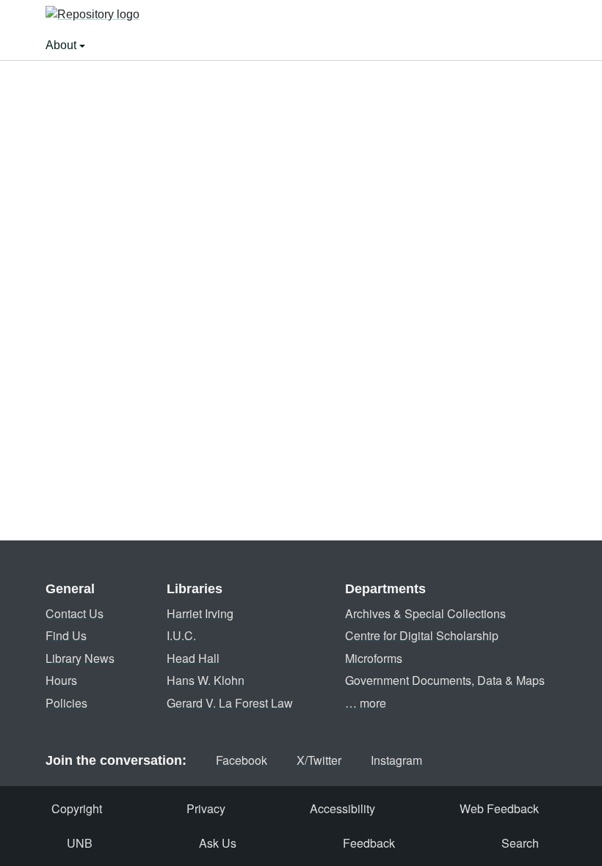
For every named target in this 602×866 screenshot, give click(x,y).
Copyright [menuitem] (76, 808)
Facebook (241, 760)
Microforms (373, 658)
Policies (66, 702)
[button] (92, 15)
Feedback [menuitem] (369, 842)
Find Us (66, 635)
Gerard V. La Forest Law (230, 702)
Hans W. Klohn (205, 680)
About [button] (62, 45)
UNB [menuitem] (80, 842)
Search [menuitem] (520, 842)
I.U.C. (181, 635)
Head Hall (193, 658)
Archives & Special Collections (425, 613)
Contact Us (75, 613)
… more (365, 702)
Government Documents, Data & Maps (445, 680)
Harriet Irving (200, 613)
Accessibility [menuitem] (342, 808)
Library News (80, 658)
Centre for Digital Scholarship (421, 635)
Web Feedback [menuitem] (499, 808)
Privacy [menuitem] (205, 808)
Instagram (396, 760)
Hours (61, 680)
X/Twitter (319, 760)
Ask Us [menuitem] (217, 842)
